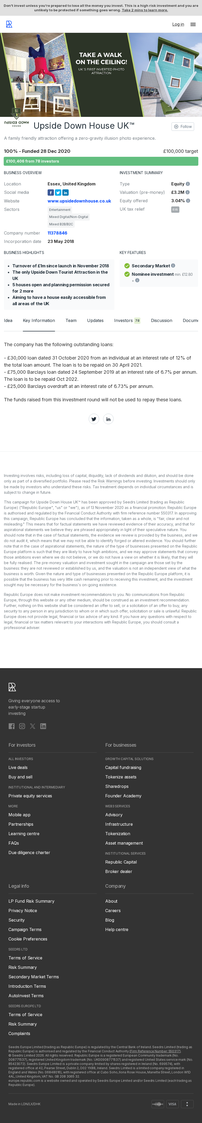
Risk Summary (22, 967)
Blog (109, 920)
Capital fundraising (123, 767)
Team (71, 320)
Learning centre (23, 833)
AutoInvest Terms (25, 995)
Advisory (114, 814)
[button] (193, 24)
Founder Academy (123, 795)
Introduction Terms (27, 986)
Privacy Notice (22, 910)
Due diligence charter (29, 852)
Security (16, 920)
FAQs (13, 843)
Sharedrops (116, 786)
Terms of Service (25, 957)
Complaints (19, 1033)
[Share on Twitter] (94, 419)
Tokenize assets (121, 776)
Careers (113, 910)
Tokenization (117, 833)
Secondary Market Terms (33, 976)
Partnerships (20, 824)
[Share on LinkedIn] (108, 419)
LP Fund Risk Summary (31, 901)
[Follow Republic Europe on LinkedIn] (43, 726)
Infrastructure (119, 824)
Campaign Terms (25, 929)
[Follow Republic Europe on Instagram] (22, 726)
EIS (175, 209)
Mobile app (19, 814)
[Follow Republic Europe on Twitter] (32, 726)
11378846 (57, 233)
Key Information (39, 320)
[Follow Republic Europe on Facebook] (11, 726)
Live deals (17, 767)
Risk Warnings (110, 481)
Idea (8, 320)
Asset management (124, 843)
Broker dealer (118, 871)
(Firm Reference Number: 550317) (154, 1051)
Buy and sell (20, 776)
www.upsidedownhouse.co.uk (79, 201)
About (111, 901)
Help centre (116, 929)
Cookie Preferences (27, 939)
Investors (126, 320)
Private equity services (30, 795)
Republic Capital (121, 862)
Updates (95, 320)
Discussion (161, 320)
